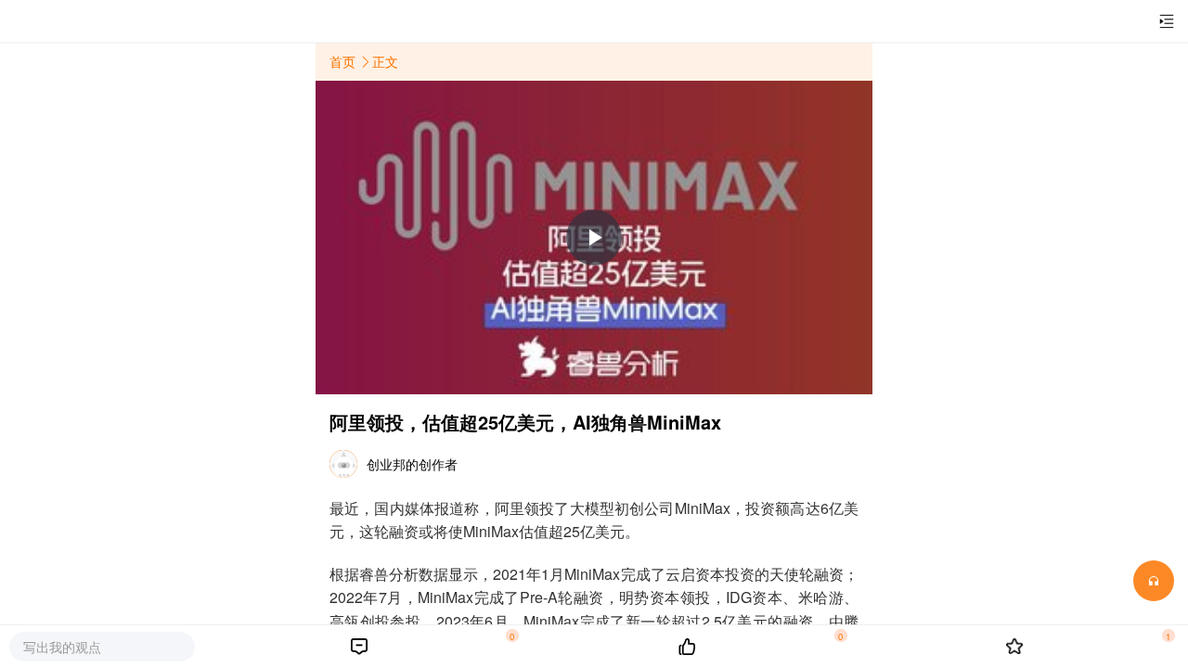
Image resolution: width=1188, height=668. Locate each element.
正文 (385, 61)
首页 (344, 61)
